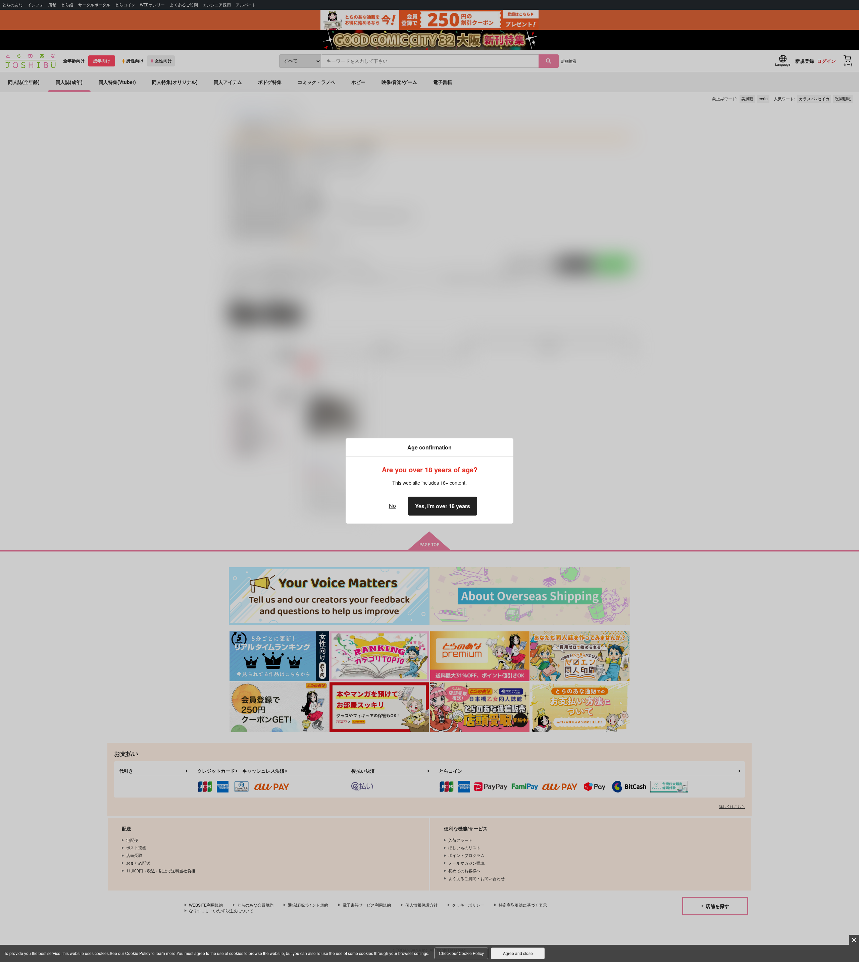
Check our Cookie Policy (461, 953)
